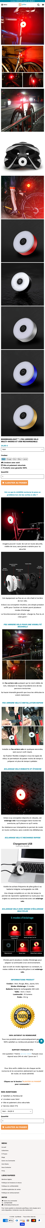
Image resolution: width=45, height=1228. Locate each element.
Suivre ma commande (10, 1200)
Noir (3, 459)
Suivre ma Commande (8, 1160)
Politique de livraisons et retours (12, 1182)
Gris (14, 459)
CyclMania (18, 1216)
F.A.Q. (3, 1170)
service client (25, 1054)
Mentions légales (7, 1179)
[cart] (43, 5)
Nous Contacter (6, 1167)
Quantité (4, 472)
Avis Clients (5, 1164)
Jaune (25, 459)
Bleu (19, 459)
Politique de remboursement (10, 1193)
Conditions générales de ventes (11, 1189)
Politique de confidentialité (10, 1186)
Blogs (3, 1157)
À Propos (4, 1154)
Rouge (9, 459)
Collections (5, 1150)
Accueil (4, 1147)
